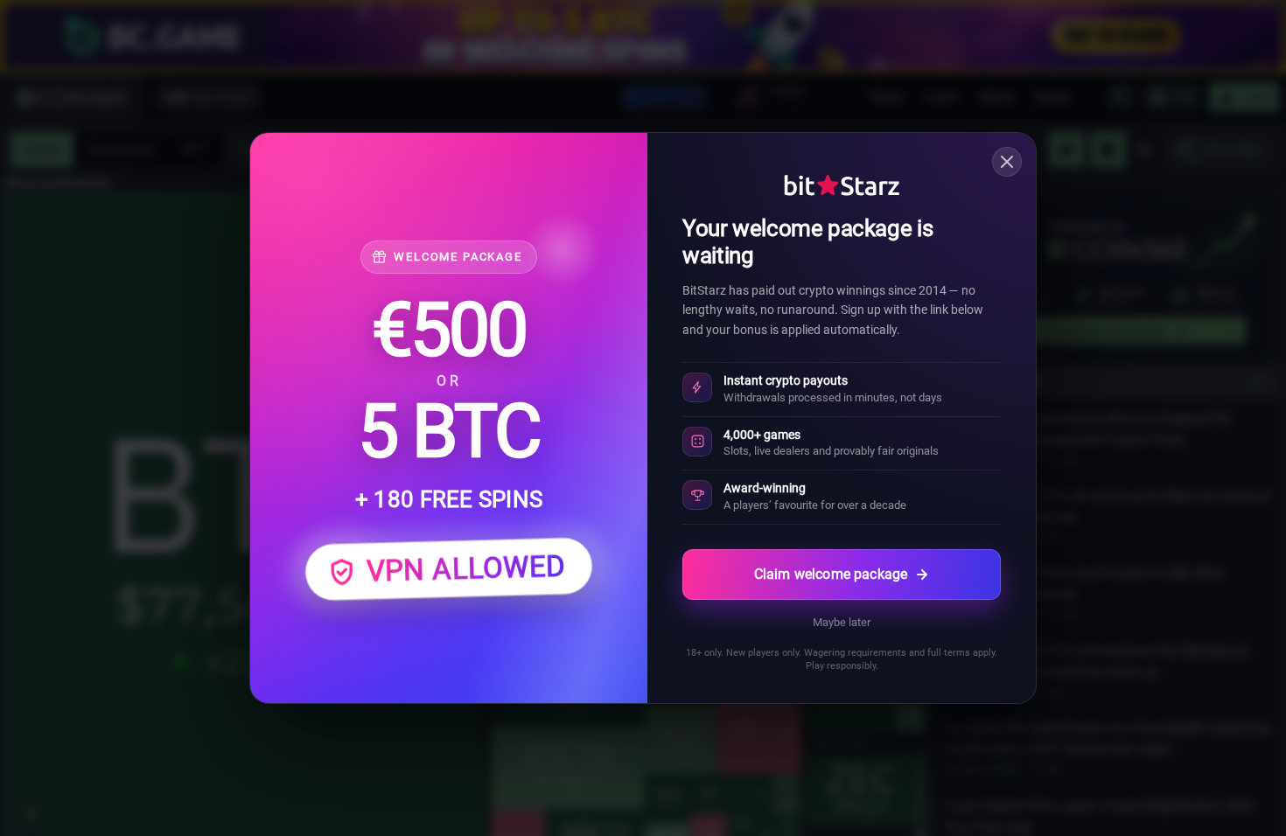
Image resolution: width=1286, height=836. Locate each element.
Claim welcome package (830, 574)
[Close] (1007, 162)
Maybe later (841, 622)
